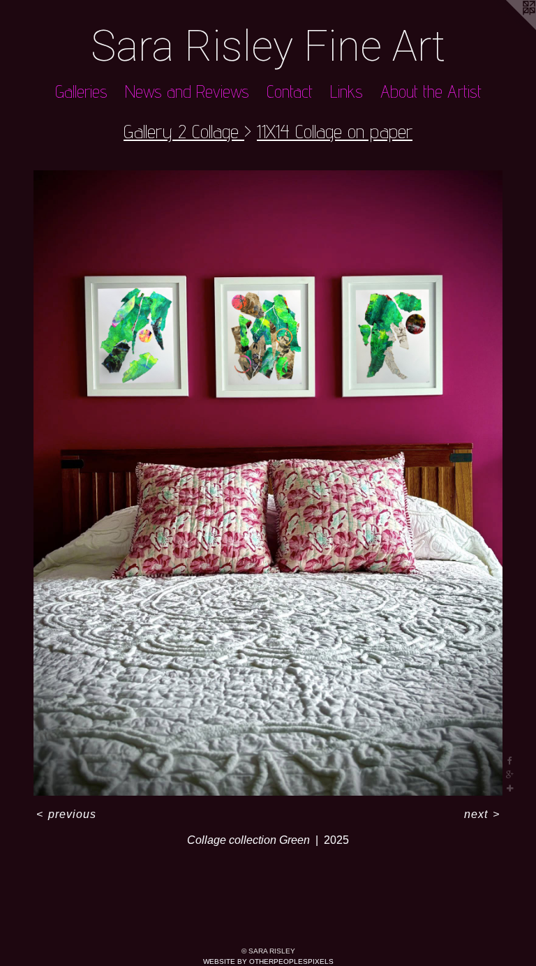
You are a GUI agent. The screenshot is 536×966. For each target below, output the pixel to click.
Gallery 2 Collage (184, 130)
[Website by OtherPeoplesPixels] (508, 28)
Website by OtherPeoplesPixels (268, 961)
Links (346, 91)
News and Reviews (187, 91)
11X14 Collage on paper (334, 130)
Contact (290, 91)
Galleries (81, 91)
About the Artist (431, 91)
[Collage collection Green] (268, 483)
